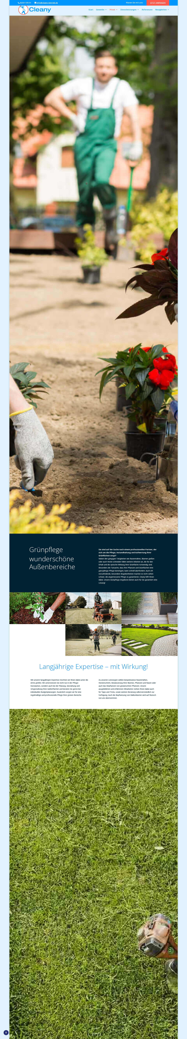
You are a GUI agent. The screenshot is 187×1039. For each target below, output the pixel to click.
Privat (112, 10)
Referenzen (147, 10)
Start (91, 10)
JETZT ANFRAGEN (158, 3)
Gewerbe (100, 10)
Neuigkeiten (161, 10)
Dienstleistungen (128, 10)
